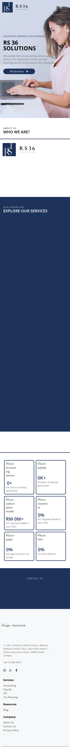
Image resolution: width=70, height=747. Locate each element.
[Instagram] (4, 670)
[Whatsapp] (10, 670)
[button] (58, 8)
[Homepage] (28, 7)
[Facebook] (16, 670)
